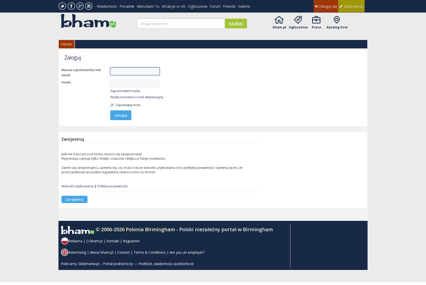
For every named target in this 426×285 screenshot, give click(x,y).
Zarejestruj (74, 199)
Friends (229, 6)
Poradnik (127, 6)
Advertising (77, 252)
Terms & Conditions (150, 252)
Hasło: (66, 82)
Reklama (75, 241)
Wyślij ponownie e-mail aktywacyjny (136, 97)
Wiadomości (107, 6)
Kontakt (112, 241)
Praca (316, 27)
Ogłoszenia (197, 6)
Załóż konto (353, 6)
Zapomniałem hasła (125, 91)
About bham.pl (101, 252)
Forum (215, 6)
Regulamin (131, 241)
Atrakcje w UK (174, 6)
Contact (123, 252)
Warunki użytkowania (77, 186)
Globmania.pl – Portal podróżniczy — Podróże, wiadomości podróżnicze (136, 263)
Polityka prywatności (112, 186)
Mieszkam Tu (148, 6)
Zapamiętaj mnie (128, 105)
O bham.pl (94, 241)
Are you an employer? (187, 252)
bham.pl (279, 27)
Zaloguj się (327, 6)
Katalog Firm (337, 27)
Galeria (244, 6)
